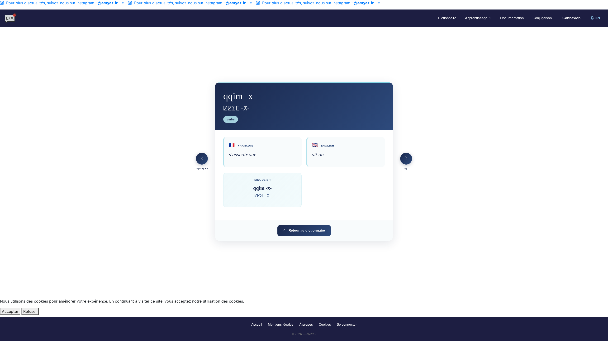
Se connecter (347, 324)
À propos (306, 324)
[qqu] (406, 159)
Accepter (10, 311)
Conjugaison (542, 18)
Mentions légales (280, 324)
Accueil (256, 324)
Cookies (325, 324)
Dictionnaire (447, 18)
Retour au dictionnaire (307, 230)
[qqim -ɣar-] (202, 159)
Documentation (512, 18)
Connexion (571, 18)
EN (597, 18)
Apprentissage (476, 18)
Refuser (30, 311)
